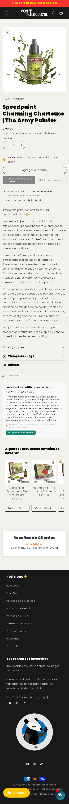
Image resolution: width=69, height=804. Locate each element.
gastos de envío (13, 133)
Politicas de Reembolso (21, 608)
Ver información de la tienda (24, 200)
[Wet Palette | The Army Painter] (44, 472)
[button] (6, 13)
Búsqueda (12, 585)
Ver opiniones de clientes (20, 432)
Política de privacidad (52, 789)
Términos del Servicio (19, 623)
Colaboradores (16, 631)
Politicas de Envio (17, 616)
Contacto (12, 646)
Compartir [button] (12, 375)
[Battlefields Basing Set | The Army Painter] (17, 472)
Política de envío (48, 794)
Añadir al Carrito (17, 508)
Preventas (12, 638)
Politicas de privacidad (20, 600)
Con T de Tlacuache (32, 785)
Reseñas (11, 593)
